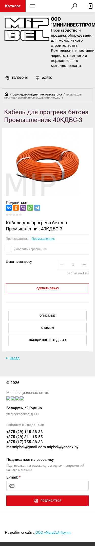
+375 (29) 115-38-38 (24, 432)
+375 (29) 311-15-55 (24, 437)
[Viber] (23, 208)
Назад (15, 358)
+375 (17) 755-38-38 (24, 442)
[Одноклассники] (16, 208)
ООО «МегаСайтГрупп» (53, 532)
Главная (6, 94)
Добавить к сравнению (30, 249)
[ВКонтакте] (9, 208)
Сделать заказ (47, 288)
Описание (47, 316)
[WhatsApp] (30, 208)
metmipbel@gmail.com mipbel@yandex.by (42, 447)
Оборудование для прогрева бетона (37, 94)
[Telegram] (37, 208)
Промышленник (43, 239)
